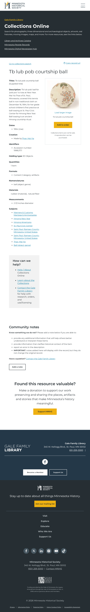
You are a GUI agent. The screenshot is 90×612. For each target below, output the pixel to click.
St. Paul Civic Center (23, 226)
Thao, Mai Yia (28, 138)
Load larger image (63, 113)
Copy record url (73, 63)
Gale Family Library (13, 20)
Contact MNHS (54, 568)
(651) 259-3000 (35, 568)
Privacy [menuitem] (12, 607)
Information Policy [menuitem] (24, 607)
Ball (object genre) (22, 245)
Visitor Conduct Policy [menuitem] (54, 607)
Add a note (17, 367)
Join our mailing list (45, 504)
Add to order (63, 125)
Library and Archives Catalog (17, 41)
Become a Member (35, 472)
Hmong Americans (22, 222)
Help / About (24, 270)
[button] (83, 5)
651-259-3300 (76, 450)
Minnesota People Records (17, 45)
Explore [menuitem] (45, 521)
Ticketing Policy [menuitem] (38, 607)
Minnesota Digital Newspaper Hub (20, 49)
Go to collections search (20, 64)
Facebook (45, 462)
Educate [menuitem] (45, 526)
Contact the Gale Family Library (40, 359)
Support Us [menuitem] (45, 536)
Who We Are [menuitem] (45, 531)
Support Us (58, 472)
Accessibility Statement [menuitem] (72, 607)
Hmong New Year (22, 219)
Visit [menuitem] (45, 516)
